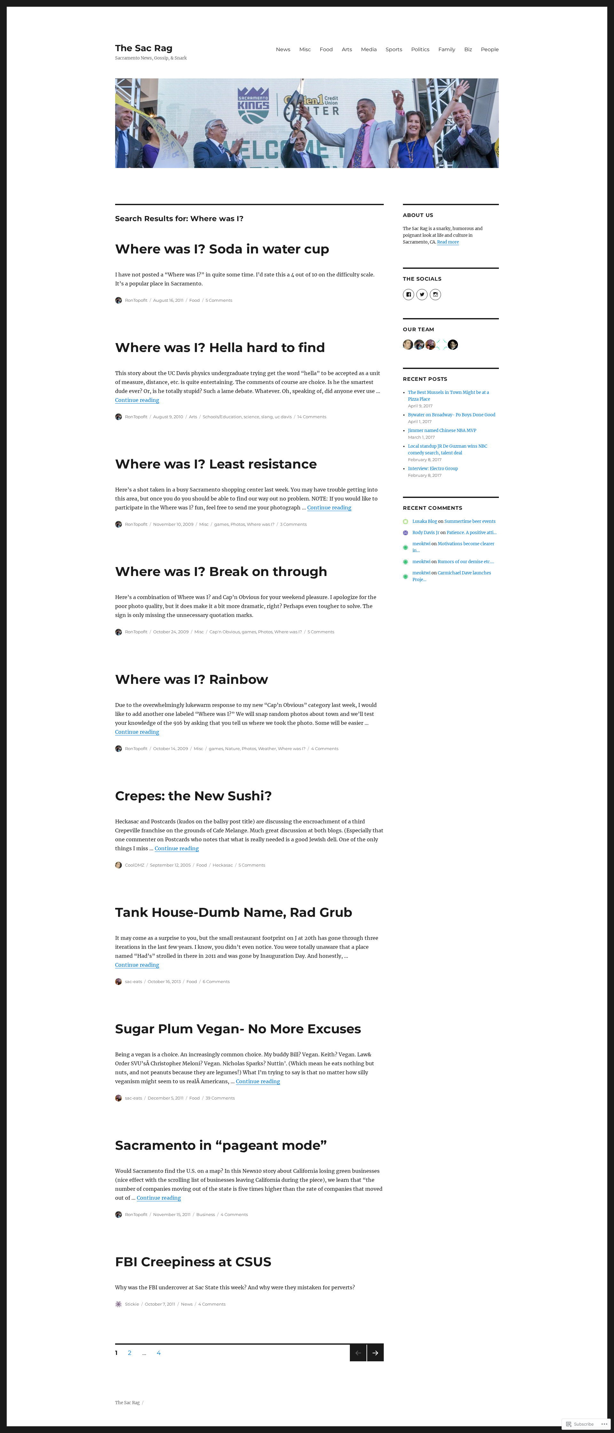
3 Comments (293, 524)
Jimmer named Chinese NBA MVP (442, 430)
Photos (238, 524)
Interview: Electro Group (433, 468)
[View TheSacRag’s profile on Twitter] (422, 294)
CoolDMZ (134, 865)
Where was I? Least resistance (216, 464)
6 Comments (216, 981)
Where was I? (260, 524)
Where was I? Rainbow (191, 679)
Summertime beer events (470, 521)
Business (205, 1214)
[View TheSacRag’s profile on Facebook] (408, 294)
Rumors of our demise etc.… (466, 561)
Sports (394, 49)
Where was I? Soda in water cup (222, 249)
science (251, 416)
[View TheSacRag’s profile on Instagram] (435, 294)
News (283, 49)
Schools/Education (222, 416)
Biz (468, 49)
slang (267, 416)
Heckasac (223, 865)
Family (446, 49)
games (221, 524)
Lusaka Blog (425, 521)
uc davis (283, 416)
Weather (267, 748)
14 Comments (311, 416)
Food (326, 49)
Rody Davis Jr (426, 532)
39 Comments (220, 1098)
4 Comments (324, 748)
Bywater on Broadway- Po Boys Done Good (451, 415)
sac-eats (133, 981)
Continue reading (137, 400)
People (490, 49)
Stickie (132, 1304)
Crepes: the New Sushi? (193, 796)
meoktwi (421, 544)
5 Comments (219, 300)
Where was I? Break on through (221, 571)
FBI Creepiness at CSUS (193, 1261)
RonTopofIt (136, 300)
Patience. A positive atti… (472, 532)
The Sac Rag (144, 48)
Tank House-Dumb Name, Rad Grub (233, 912)
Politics (420, 49)
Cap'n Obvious (224, 631)
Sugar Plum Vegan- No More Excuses (238, 1029)
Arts (347, 49)
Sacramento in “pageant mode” (221, 1145)
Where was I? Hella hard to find (220, 347)
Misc (305, 49)
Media (369, 49)
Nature (232, 748)
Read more (448, 242)
